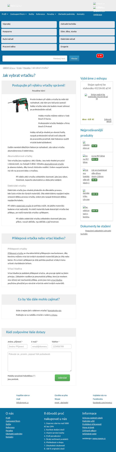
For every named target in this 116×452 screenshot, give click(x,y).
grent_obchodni (61, 403)
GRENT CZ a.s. (9, 68)
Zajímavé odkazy (89, 431)
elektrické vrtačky (24, 206)
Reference (40, 14)
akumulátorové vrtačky (54, 164)
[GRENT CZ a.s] (14, 6)
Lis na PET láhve (98, 156)
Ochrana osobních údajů (92, 418)
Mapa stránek (88, 427)
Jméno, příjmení (14, 342)
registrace (97, 15)
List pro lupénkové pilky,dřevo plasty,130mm (99, 173)
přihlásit (96, 11)
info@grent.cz (22, 403)
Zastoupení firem (17, 14)
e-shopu (53, 315)
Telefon (55, 342)
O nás (19, 68)
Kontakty (80, 14)
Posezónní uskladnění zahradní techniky (96, 232)
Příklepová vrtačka (15, 253)
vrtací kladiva (56, 280)
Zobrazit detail (107, 120)
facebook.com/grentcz (102, 403)
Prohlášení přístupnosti (92, 424)
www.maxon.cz (99, 438)
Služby (31, 14)
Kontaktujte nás (54, 311)
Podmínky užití (88, 421)
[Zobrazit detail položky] (97, 97)
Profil (4, 14)
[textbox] (34, 58)
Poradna (51, 14)
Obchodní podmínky (66, 14)
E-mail (34, 342)
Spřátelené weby (89, 434)
